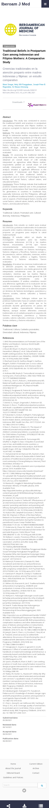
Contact (35, 773)
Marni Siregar (8, 84)
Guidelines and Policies (13, 777)
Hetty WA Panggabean (23, 84)
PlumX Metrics (39, 104)
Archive (36, 768)
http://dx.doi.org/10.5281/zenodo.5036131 (20, 90)
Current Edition (35, 764)
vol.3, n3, (19, 92)
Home (13, 764)
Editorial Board (13, 773)
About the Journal (13, 768)
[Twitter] (24, 790)
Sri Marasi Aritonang (20, 87)
